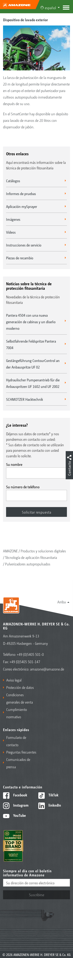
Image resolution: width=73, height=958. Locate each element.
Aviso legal (13, 680)
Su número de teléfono (23, 486)
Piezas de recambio (19, 258)
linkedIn (54, 805)
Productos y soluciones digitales (43, 551)
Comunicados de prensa (18, 762)
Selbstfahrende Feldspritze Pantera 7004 (31, 344)
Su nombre (14, 464)
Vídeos (11, 232)
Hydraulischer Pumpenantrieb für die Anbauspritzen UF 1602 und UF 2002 (33, 383)
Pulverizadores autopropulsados (27, 564)
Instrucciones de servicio (23, 245)
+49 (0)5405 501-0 (30, 654)
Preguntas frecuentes (21, 752)
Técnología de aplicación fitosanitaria (31, 557)
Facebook (19, 795)
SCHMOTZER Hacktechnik (24, 399)
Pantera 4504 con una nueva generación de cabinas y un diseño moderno (31, 321)
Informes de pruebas (21, 193)
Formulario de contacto (16, 740)
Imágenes (13, 219)
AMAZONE (10, 551)
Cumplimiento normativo (16, 712)
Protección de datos (20, 687)
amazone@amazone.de (47, 669)
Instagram (20, 805)
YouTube (19, 815)
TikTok (53, 795)
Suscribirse (36, 894)
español (50, 7)
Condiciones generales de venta (19, 698)
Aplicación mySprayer (21, 206)
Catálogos (13, 180)
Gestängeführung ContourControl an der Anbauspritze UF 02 (33, 364)
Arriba (61, 602)
